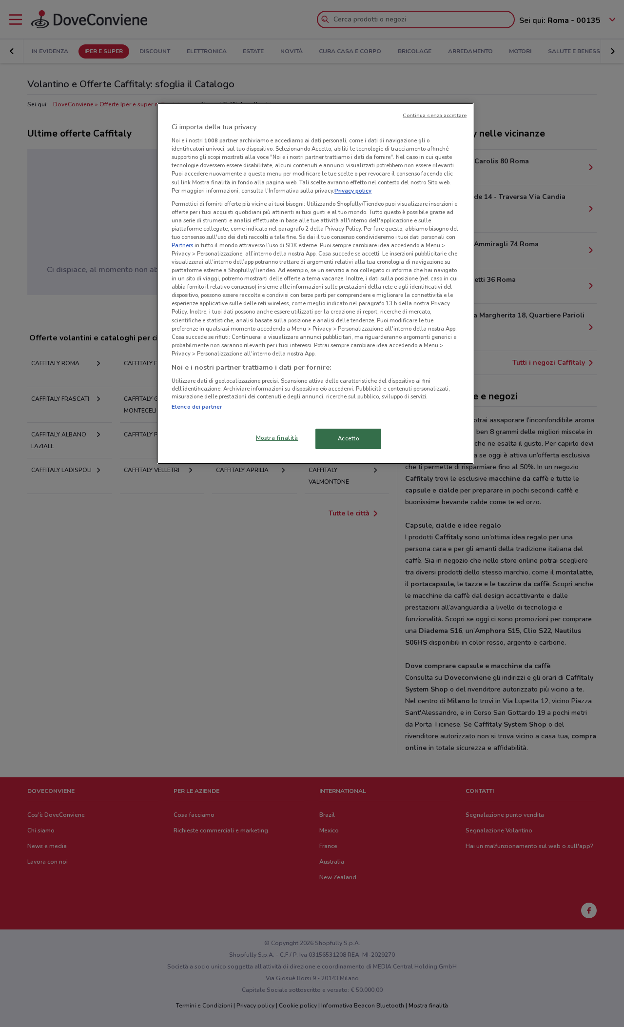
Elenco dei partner (197, 407)
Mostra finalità (277, 438)
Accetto (348, 438)
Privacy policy (352, 191)
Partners (182, 245)
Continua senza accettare (435, 115)
